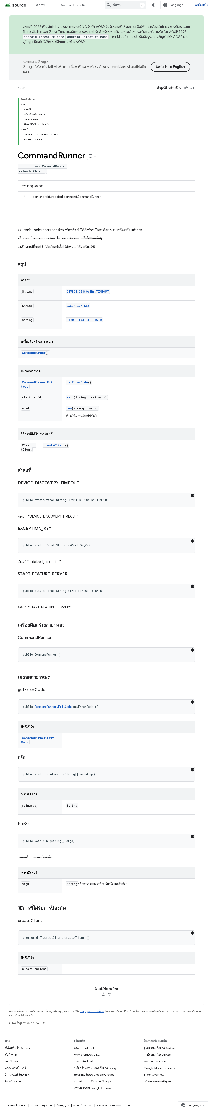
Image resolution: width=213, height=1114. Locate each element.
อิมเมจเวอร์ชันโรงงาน (17, 1074)
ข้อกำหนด (11, 1054)
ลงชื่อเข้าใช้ (201, 5)
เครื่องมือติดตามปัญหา (157, 1081)
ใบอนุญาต (63, 1105)
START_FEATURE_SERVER (84, 320)
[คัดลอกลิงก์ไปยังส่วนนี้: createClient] (46, 921)
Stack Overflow (154, 1074)
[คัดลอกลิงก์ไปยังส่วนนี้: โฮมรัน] (33, 824)
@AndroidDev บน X (87, 1054)
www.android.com (156, 1061)
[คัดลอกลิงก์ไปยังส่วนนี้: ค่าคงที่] (35, 470)
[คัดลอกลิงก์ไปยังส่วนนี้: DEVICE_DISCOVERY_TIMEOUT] (83, 483)
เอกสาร (40, 5)
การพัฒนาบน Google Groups (92, 1081)
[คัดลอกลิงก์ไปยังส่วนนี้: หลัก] (29, 757)
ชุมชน (34, 1105)
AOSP (21, 88)
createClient (54, 445)
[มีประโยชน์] (186, 88)
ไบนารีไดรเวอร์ (13, 1081)
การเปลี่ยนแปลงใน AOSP (67, 42)
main (70, 397)
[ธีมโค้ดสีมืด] (192, 495)
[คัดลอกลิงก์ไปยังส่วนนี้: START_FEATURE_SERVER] (71, 574)
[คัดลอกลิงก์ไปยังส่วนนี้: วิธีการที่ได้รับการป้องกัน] (70, 908)
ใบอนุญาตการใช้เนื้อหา (92, 1011)
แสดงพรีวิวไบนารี (15, 1068)
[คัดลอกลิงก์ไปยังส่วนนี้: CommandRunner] (56, 637)
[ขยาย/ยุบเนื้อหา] (34, 99)
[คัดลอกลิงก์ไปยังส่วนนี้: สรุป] (30, 264)
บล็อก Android (83, 1061)
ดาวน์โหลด (11, 1061)
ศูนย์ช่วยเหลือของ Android (160, 1048)
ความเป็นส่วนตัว (83, 1105)
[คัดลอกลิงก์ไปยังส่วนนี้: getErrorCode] (49, 690)
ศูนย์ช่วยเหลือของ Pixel (157, 1054)
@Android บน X (84, 1048)
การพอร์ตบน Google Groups (92, 1088)
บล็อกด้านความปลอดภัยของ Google (96, 1068)
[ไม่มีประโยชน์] (192, 88)
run (69, 408)
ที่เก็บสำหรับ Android (18, 1048)
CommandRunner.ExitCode (53, 707)
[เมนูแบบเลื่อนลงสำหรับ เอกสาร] (50, 5)
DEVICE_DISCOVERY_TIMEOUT (88, 291)
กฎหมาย (47, 1105)
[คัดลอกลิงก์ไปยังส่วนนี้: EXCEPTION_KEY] (55, 528)
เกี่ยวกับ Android (16, 1105)
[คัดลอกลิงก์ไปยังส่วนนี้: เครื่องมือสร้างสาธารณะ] (68, 625)
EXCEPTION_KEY (78, 306)
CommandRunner (34, 353)
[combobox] (125, 5)
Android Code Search (76, 5)
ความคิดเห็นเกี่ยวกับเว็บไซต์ (113, 1105)
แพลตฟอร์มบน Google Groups (94, 1074)
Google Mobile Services (159, 1068)
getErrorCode (77, 382)
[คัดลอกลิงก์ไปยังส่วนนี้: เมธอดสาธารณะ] (54, 677)
